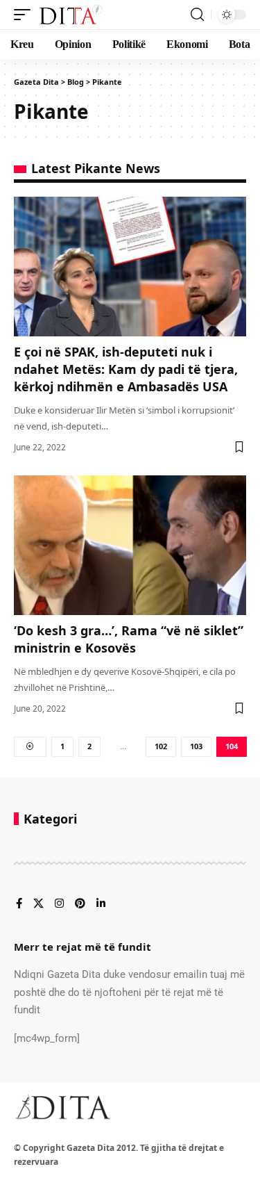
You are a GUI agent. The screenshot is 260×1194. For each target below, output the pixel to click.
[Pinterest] (80, 904)
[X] (38, 904)
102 (161, 746)
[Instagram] (59, 904)
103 (196, 746)
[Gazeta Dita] (70, 14)
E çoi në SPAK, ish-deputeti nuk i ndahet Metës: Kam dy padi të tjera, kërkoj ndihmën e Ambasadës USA (126, 369)
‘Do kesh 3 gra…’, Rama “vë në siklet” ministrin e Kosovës (128, 639)
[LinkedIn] (100, 904)
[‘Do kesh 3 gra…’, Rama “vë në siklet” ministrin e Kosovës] (130, 545)
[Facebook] (19, 904)
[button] (25, 14)
